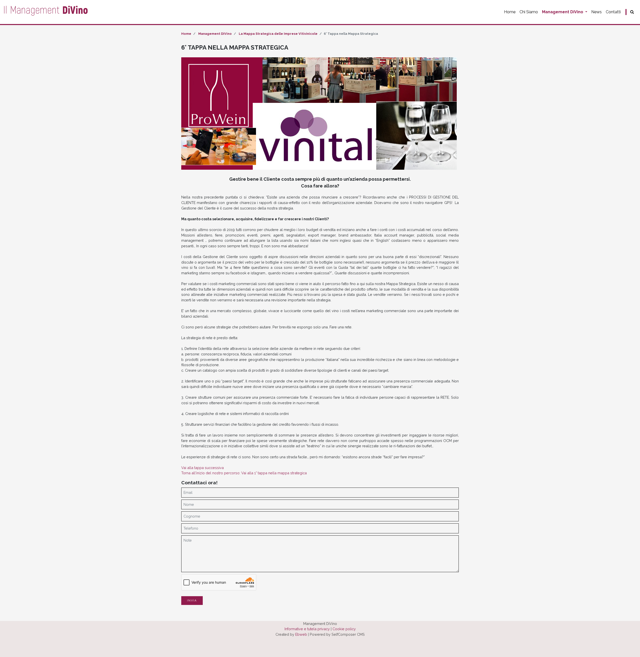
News (596, 12)
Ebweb (301, 634)
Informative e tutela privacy (307, 629)
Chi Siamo (529, 12)
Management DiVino (563, 12)
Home (510, 12)
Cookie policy (344, 629)
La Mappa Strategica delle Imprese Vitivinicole (278, 34)
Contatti (613, 12)
